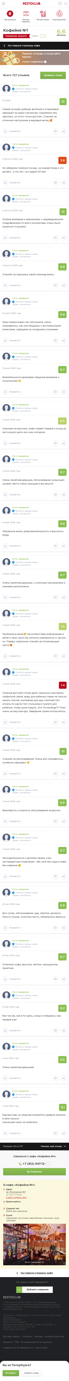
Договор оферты (11, 1337)
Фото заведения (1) (34, 1262)
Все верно (11, 1373)
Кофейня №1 (15, 30)
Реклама (38, 1337)
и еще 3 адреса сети (16, 1197)
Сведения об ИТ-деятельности (18, 1348)
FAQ (17, 1342)
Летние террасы (26, 21)
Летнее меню (42, 20)
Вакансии (8, 1342)
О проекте (27, 1337)
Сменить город (31, 1373)
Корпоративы (59, 20)
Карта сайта (41, 1348)
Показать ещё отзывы (51, 1146)
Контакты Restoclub (54, 1337)
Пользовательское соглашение (36, 1342)
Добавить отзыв (53, 75)
